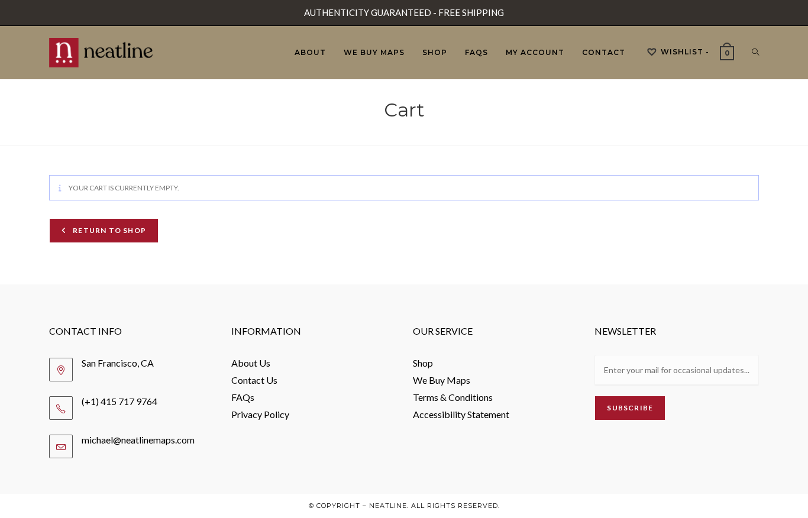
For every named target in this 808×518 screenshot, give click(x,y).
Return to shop (108, 230)
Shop (423, 362)
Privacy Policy (260, 414)
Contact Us (254, 380)
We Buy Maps (441, 380)
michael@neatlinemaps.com (138, 439)
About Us (250, 362)
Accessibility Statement (461, 414)
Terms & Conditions (453, 397)
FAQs (242, 397)
